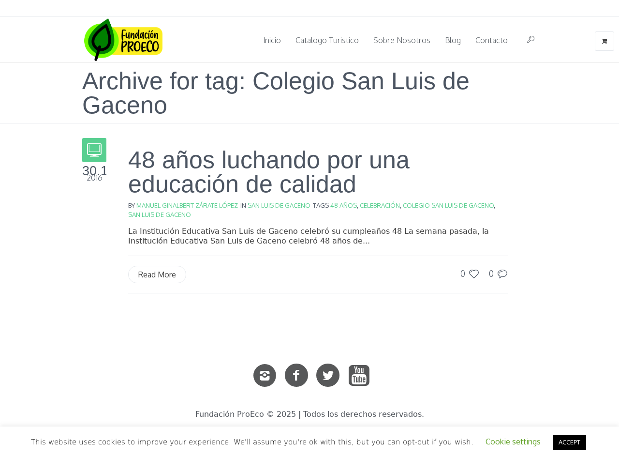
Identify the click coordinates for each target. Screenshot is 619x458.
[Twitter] (328, 376)
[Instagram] (265, 376)
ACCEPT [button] (569, 442)
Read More (157, 274)
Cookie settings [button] (513, 441)
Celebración (380, 205)
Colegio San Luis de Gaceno (448, 205)
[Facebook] (296, 376)
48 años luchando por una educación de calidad (269, 172)
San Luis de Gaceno (279, 205)
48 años (343, 205)
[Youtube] (359, 376)
